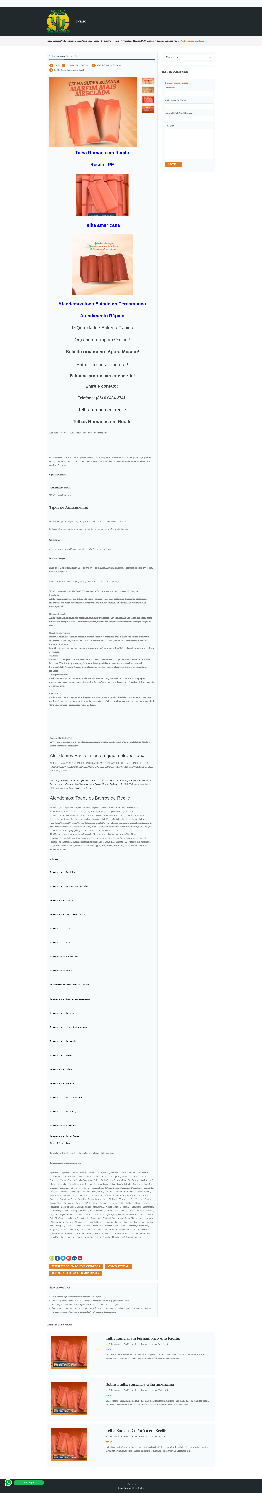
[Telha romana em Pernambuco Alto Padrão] (69, 1352)
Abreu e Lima (113, 780)
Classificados (138, 1488)
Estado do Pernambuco (60, 1143)
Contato (80, 21)
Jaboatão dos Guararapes (73, 780)
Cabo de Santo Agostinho (142, 780)
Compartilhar (118, 1266)
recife (120, 409)
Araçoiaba (74, 784)
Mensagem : (170, 125)
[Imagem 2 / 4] (148, 90)
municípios (57, 780)
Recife (124, 784)
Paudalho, (70, 872)
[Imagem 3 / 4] (148, 99)
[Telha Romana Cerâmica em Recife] (69, 1444)
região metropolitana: (124, 755)
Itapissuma (114, 784)
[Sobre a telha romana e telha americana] (69, 1398)
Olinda (88, 780)
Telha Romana (55, 487)
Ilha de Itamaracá (86, 784)
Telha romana (92, 409)
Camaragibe (125, 780)
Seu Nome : (170, 87)
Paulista (95, 780)
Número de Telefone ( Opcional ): (179, 113)
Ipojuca (98, 784)
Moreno (105, 784)
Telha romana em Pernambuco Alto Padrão (143, 1338)
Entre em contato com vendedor (76, 1266)
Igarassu (103, 780)
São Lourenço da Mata (59, 784)
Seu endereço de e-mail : (176, 100)
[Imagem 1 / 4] (93, 111)
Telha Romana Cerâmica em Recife (136, 1430)
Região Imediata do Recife (80, 788)
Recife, (69, 971)
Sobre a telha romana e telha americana (140, 1384)
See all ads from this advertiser (75, 1273)
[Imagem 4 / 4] (148, 109)
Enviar (173, 164)
